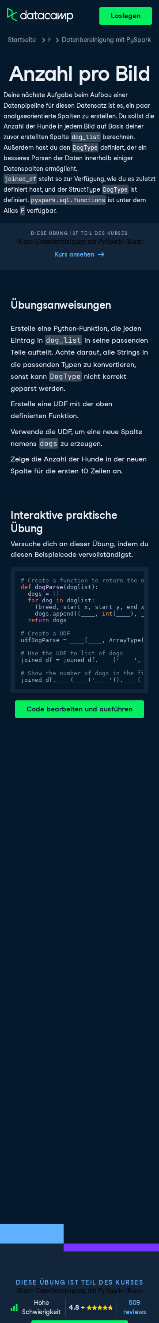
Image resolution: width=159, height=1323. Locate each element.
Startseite (22, 39)
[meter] (91, 1307)
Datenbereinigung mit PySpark (106, 39)
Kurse (49, 39)
